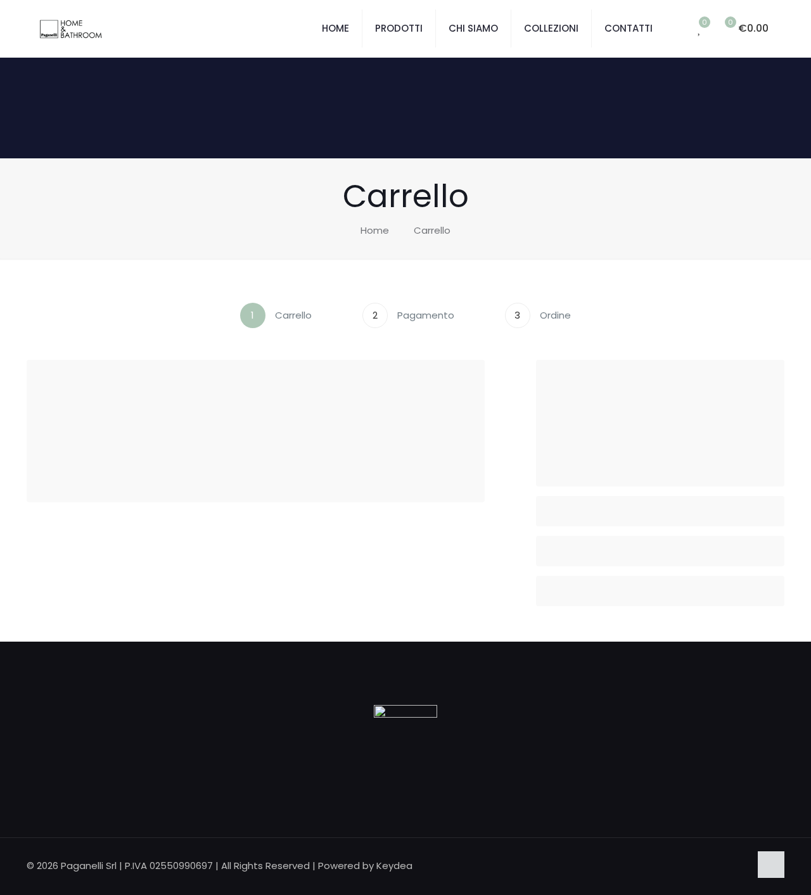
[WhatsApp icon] (713, 865)
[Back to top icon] (771, 864)
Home (375, 230)
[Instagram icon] (740, 865)
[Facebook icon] (727, 865)
